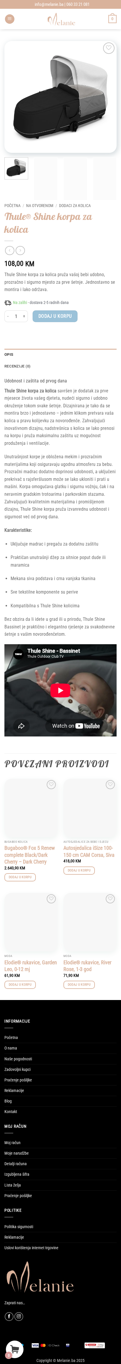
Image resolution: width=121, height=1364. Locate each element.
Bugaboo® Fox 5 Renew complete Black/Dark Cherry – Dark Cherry (29, 855)
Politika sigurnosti (18, 1226)
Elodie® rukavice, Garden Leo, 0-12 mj (30, 965)
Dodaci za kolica (75, 205)
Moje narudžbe (16, 1153)
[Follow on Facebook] (9, 1316)
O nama (10, 1048)
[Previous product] (20, 250)
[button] (9, 19)
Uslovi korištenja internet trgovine (31, 1247)
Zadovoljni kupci (17, 1069)
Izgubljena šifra (16, 1174)
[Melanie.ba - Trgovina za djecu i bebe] (61, 19)
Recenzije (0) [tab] (17, 366)
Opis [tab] (8, 354)
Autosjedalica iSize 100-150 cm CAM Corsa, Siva (89, 851)
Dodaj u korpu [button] (20, 877)
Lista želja (12, 1185)
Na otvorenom (39, 205)
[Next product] (9, 250)
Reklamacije (14, 1090)
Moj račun (12, 1142)
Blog (8, 1101)
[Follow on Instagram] (18, 1316)
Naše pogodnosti (18, 1059)
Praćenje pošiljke (18, 1080)
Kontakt (10, 1111)
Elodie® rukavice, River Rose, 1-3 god (87, 965)
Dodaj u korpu (55, 316)
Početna (12, 205)
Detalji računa (15, 1163)
